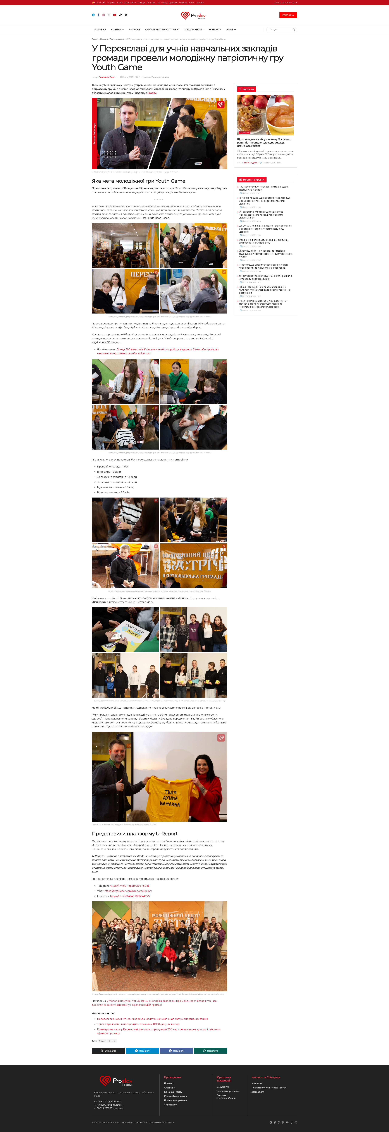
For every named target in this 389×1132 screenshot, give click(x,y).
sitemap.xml (257, 1092)
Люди (102, 1041)
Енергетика (130, 2)
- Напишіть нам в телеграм (108, 1104)
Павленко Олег (107, 77)
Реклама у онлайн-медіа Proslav (268, 1087)
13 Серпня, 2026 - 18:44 (271, 163)
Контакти (215, 29)
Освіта (111, 1041)
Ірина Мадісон (251, 163)
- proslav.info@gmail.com (107, 1101)
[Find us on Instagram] (103, 15)
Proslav (95, 39)
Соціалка (111, 2)
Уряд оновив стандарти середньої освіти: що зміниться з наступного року (264, 241)
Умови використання (228, 1091)
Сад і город (162, 2)
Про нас (168, 1083)
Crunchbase (170, 1104)
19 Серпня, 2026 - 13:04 (251, 235)
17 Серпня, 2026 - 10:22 (251, 246)
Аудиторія (169, 1087)
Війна (120, 2)
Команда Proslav (173, 1092)
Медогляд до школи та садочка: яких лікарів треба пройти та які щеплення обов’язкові (263, 266)
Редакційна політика (175, 1096)
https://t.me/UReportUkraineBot (129, 885)
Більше (200, 2)
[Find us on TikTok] (120, 15)
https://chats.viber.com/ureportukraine (128, 891)
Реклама (288, 15)
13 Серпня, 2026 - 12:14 (251, 310)
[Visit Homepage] (194, 15)
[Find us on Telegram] (93, 15)
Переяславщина (118, 39)
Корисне (134, 29)
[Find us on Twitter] (126, 15)
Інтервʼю (150, 2)
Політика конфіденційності (226, 1097)
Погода (141, 2)
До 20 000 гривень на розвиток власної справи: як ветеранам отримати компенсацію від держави (265, 228)
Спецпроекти (193, 29)
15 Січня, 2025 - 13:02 (130, 77)
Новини (116, 29)
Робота (192, 2)
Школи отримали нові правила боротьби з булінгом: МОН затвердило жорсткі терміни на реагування (264, 290)
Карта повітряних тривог (162, 29)
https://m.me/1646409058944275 (130, 896)
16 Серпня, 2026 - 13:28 (251, 260)
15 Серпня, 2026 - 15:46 (251, 271)
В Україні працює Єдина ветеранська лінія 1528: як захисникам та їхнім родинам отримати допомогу (265, 200)
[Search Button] (294, 29)
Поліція (183, 2)
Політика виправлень (175, 1100)
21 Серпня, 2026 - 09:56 (251, 221)
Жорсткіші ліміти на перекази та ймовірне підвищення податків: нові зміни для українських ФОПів (265, 253)
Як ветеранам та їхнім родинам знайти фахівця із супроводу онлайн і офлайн (265, 277)
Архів (229, 29)
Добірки (173, 2)
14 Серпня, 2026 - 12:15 (251, 296)
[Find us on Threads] (109, 15)
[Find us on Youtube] (114, 15)
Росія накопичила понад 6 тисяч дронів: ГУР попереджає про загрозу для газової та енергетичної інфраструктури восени (263, 304)
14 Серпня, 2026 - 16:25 (251, 282)
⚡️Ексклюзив (98, 2)
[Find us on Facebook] (98, 15)
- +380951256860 (103, 1108)
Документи (223, 1087)
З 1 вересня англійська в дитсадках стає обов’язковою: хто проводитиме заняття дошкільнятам (261, 214)
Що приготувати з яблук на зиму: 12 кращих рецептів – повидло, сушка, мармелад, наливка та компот (264, 143)
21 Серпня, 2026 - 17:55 (251, 193)
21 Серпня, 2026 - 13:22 (251, 207)
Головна (100, 29)
